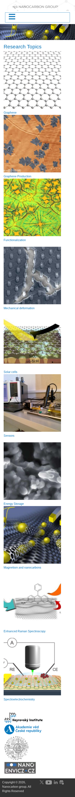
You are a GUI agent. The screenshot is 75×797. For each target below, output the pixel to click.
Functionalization (15, 240)
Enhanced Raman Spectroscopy (25, 631)
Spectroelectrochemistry (19, 699)
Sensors (9, 435)
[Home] (37, 7)
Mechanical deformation (19, 308)
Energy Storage (14, 503)
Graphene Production (17, 176)
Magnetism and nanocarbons (22, 567)
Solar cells (10, 371)
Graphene (10, 112)
